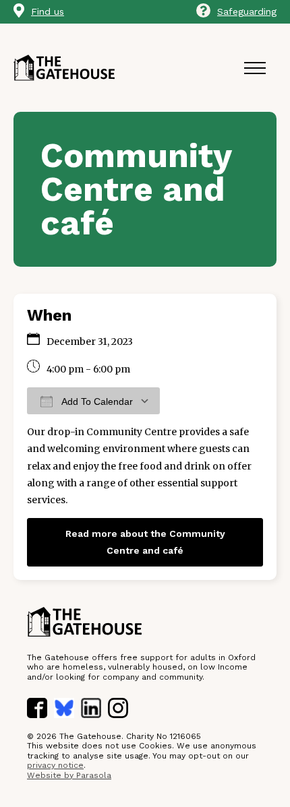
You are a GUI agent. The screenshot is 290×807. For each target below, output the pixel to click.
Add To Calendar (96, 401)
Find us (47, 11)
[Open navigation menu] (255, 68)
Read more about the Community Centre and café (145, 542)
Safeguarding (247, 11)
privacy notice (55, 765)
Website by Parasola (69, 775)
